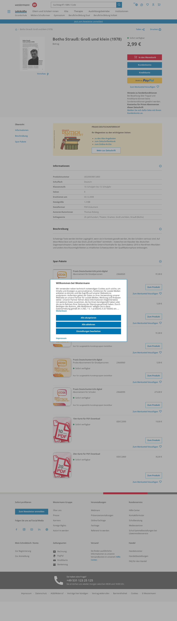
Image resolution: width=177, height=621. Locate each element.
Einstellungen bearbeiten (88, 331)
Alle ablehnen (88, 324)
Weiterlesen (61, 311)
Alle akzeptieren (88, 317)
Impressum (61, 338)
